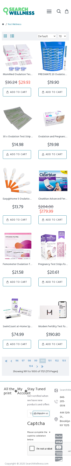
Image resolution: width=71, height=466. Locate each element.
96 (17, 361)
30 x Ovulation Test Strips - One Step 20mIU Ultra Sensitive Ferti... (18, 136)
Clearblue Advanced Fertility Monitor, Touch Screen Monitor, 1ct (53, 199)
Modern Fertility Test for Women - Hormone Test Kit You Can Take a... (53, 326)
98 (29, 361)
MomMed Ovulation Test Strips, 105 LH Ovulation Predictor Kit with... (18, 74)
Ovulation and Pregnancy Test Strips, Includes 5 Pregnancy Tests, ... (53, 136)
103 (64, 361)
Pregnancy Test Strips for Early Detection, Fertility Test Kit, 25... (53, 264)
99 (35, 361)
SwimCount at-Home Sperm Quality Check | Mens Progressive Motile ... (18, 326)
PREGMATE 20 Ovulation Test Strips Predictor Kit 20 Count (53, 74)
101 (49, 361)
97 (23, 361)
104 (31, 366)
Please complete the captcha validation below (37, 435)
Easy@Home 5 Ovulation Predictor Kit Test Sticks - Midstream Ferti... (18, 199)
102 (57, 361)
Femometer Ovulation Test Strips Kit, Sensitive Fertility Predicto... (18, 264)
